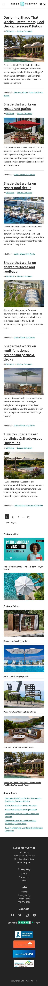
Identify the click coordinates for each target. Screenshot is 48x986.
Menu (3, 4)
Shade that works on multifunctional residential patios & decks (20, 353)
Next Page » (11, 523)
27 (29, 516)
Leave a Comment (24, 31)
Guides (6, 95)
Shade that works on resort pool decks (20, 185)
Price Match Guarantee (24, 855)
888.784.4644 (24, 902)
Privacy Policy (24, 895)
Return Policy (24, 898)
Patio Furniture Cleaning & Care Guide (20, 712)
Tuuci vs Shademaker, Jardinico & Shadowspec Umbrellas (23, 438)
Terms (24, 891)
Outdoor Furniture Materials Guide (18, 747)
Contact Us (24, 877)
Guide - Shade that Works (32, 92)
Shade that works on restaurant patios (20, 106)
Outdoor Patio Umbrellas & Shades (28, 505)
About (24, 873)
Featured (17, 92)
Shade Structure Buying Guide (17, 641)
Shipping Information (24, 859)
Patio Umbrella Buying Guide (16, 676)
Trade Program (24, 862)
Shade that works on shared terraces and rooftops (20, 267)
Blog (24, 880)
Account (24, 852)
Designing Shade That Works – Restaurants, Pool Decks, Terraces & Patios (24, 21)
